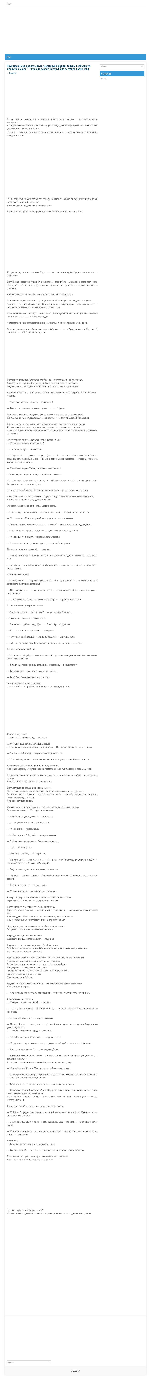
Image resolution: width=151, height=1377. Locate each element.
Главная (12, 73)
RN (79, 1371)
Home (9, 4)
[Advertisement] (75, 30)
